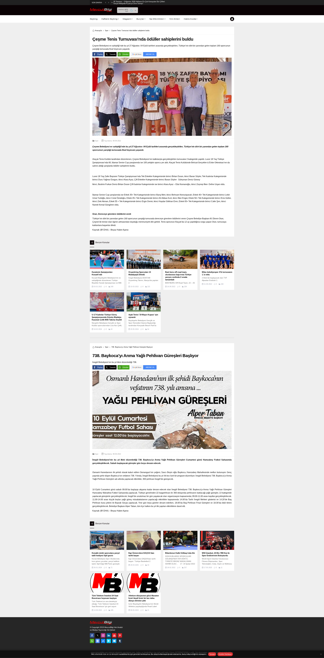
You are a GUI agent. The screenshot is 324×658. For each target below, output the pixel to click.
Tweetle (112, 54)
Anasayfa (98, 30)
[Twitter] (97, 635)
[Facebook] (92, 635)
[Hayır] (321, 654)
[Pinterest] (120, 635)
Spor (106, 30)
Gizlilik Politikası (225, 654)
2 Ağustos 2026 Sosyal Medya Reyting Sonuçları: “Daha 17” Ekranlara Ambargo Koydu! (139, 2)
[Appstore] (103, 641)
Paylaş (100, 54)
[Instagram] (103, 635)
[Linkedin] (109, 635)
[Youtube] (114, 635)
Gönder (126, 54)
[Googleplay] (109, 641)
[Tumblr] (120, 641)
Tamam (212, 654)
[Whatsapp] (92, 641)
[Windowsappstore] (114, 641)
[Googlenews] (97, 641)
